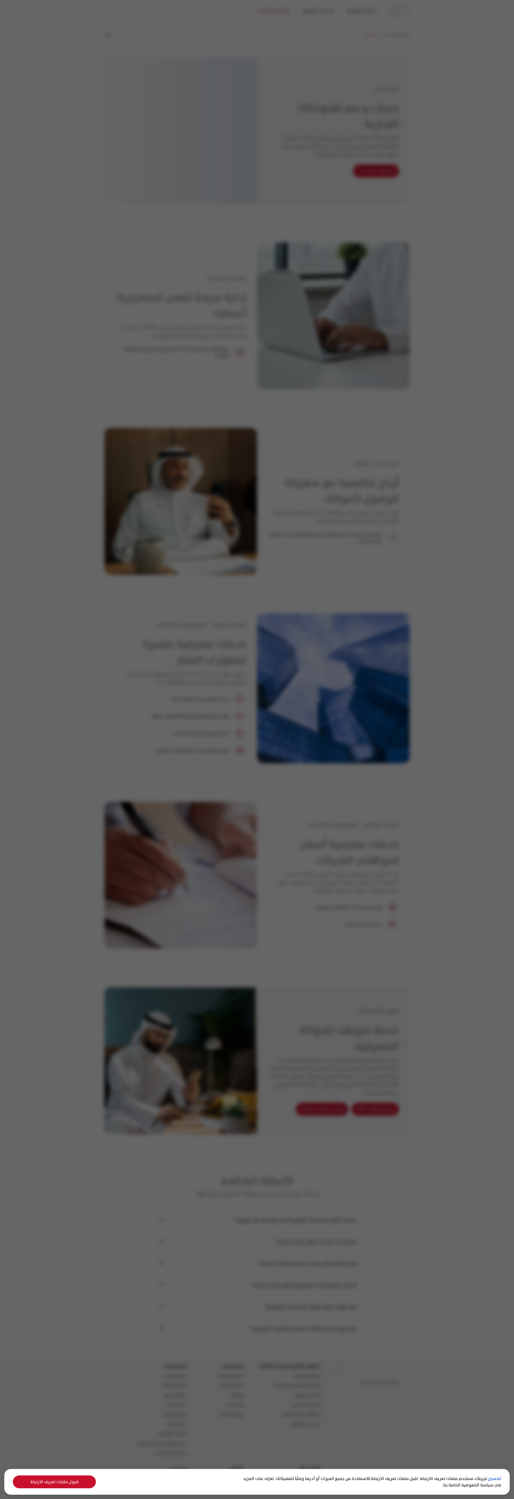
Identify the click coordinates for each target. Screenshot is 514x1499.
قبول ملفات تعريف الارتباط (54, 1482)
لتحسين (494, 1478)
